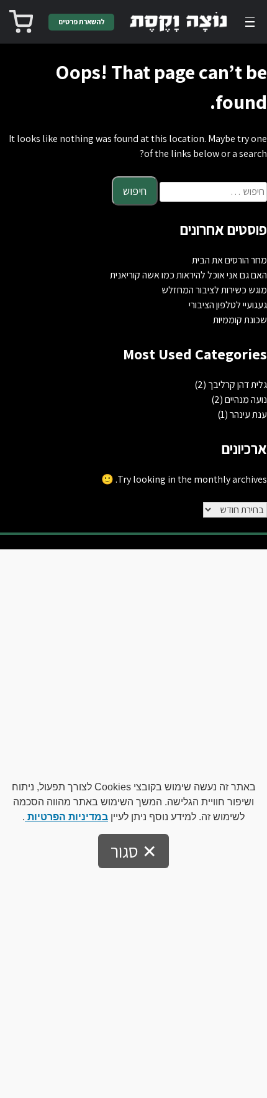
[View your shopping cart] (21, 22)
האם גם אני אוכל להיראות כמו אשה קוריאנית (188, 275)
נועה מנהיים (246, 399)
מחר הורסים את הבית (229, 260)
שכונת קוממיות (240, 319)
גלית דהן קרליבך (237, 384)
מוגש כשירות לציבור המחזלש (214, 289)
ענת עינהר (248, 414)
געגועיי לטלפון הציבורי (228, 304)
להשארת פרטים (81, 21)
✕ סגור (133, 851)
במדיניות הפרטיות (66, 817)
